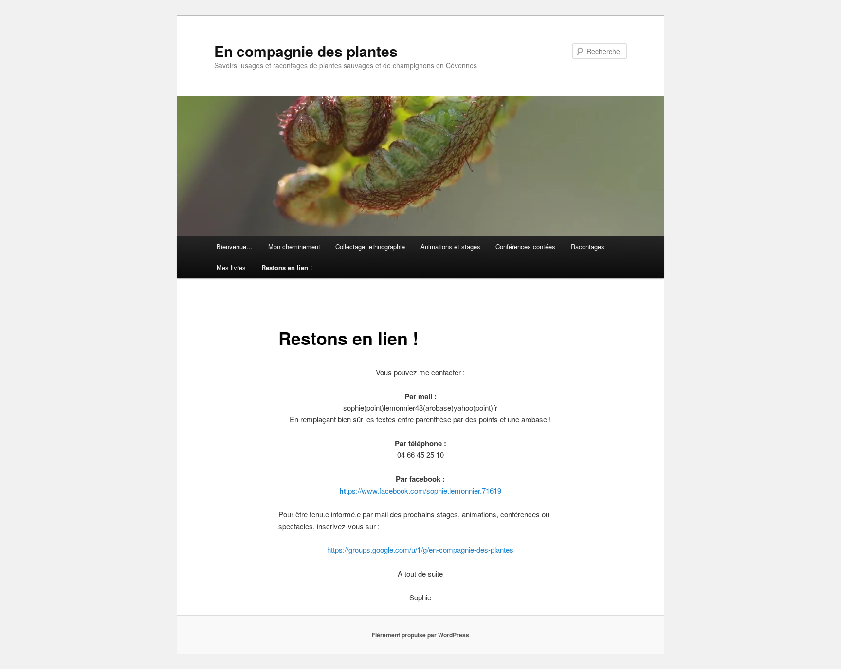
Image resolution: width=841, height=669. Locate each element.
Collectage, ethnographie (370, 246)
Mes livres (231, 267)
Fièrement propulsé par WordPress (420, 635)
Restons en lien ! (286, 267)
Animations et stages (450, 246)
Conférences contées (525, 246)
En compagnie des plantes (306, 50)
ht (342, 491)
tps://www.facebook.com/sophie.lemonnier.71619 (423, 491)
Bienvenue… (235, 246)
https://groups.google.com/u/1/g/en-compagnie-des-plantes (420, 549)
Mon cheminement (294, 246)
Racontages (587, 246)
